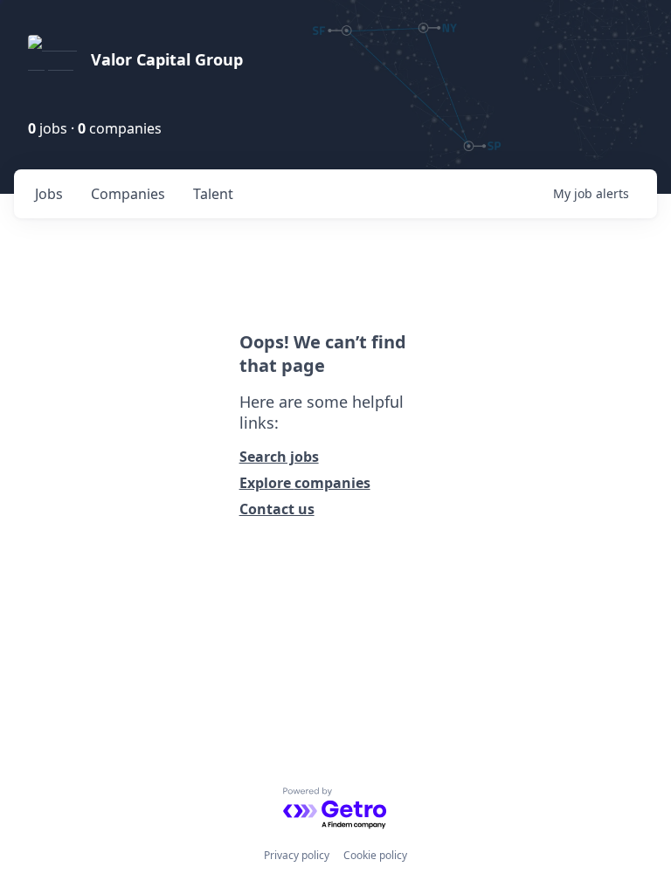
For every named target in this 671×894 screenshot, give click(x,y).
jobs (49, 193)
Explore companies (304, 482)
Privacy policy (296, 855)
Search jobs (279, 456)
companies (128, 193)
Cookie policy (375, 855)
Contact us (277, 509)
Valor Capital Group (167, 59)
